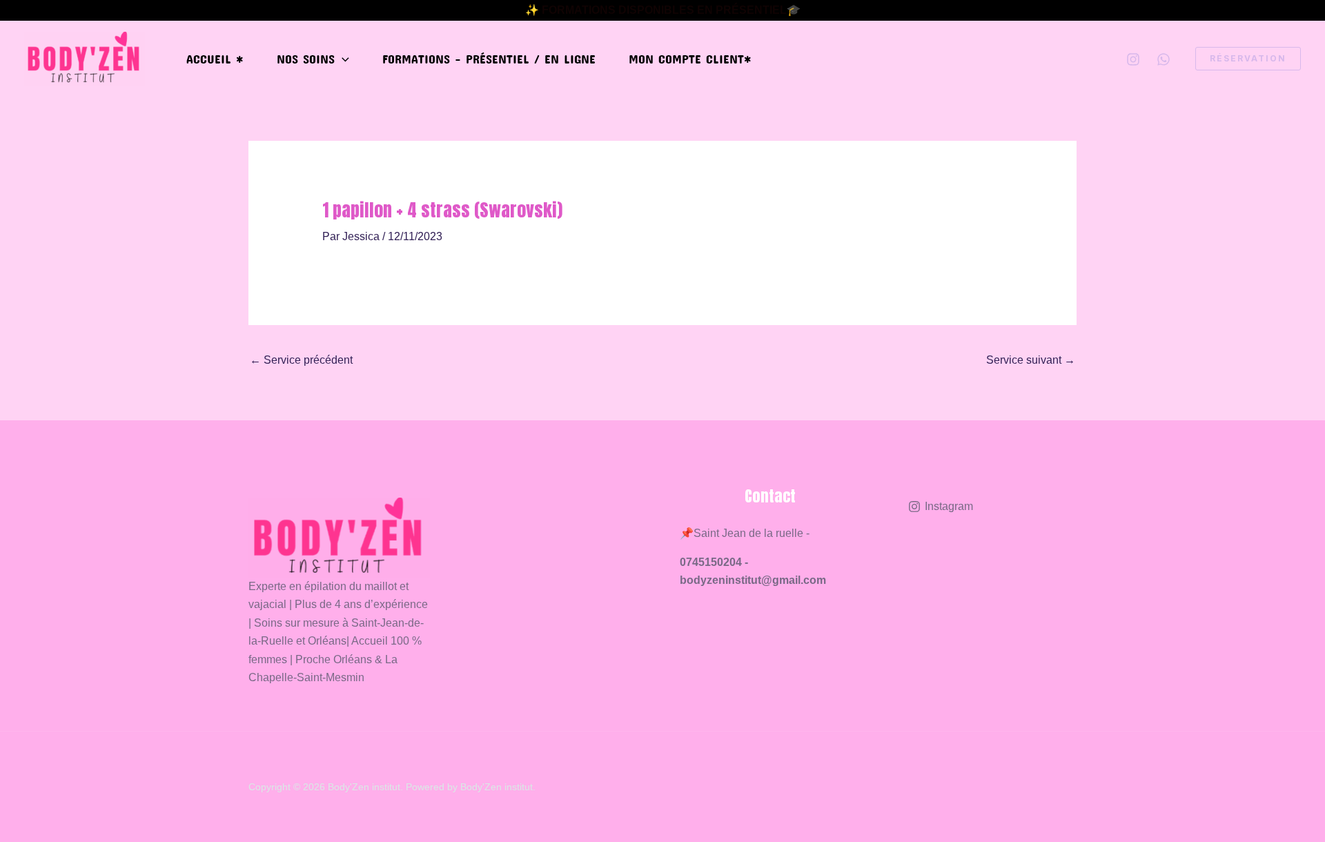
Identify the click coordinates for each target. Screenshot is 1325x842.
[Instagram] (1133, 59)
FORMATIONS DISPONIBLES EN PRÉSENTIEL (664, 10)
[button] (342, 59)
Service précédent (301, 360)
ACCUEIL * (215, 58)
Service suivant (1030, 360)
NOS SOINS (306, 58)
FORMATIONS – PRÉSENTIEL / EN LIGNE (489, 58)
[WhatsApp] (1163, 59)
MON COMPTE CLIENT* (690, 58)
